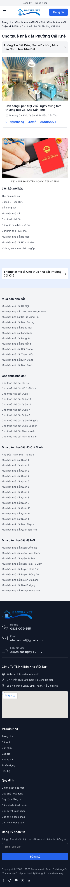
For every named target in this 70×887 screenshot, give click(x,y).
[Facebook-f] (3, 880)
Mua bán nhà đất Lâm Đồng (17, 333)
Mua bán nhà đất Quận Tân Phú (19, 529)
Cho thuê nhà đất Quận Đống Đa (20, 420)
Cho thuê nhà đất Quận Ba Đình (19, 425)
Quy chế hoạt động (12, 793)
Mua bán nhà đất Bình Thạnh (18, 524)
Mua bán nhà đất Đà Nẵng (16, 343)
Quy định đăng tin (12, 799)
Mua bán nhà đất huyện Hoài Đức (20, 569)
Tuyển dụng (8, 765)
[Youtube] (16, 880)
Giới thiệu (7, 747)
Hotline (14, 624)
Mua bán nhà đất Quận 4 (15, 476)
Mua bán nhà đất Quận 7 (15, 492)
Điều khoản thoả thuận (14, 805)
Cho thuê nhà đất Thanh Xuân (18, 431)
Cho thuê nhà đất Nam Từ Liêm (19, 436)
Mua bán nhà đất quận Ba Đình (19, 558)
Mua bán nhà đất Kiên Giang (17, 359)
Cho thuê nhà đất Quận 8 (16, 415)
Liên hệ (6, 771)
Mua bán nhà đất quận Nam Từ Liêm (22, 563)
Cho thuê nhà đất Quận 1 (15, 393)
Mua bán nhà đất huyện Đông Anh (21, 574)
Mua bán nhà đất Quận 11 (16, 513)
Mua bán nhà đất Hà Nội (15, 306)
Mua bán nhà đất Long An (16, 338)
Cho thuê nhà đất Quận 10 (16, 399)
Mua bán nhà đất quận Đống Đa (19, 547)
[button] (4, 12)
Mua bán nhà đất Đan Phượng (18, 585)
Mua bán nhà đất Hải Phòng (17, 349)
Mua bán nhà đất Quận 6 (15, 486)
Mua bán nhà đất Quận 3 (15, 470)
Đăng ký (27, 2)
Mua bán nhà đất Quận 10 (16, 508)
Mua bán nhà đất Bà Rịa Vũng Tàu (20, 316)
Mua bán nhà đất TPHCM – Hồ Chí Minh (24, 311)
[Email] (5, 638)
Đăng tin (58, 12)
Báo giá (6, 753)
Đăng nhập (41, 2)
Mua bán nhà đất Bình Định (17, 365)
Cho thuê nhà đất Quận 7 (16, 409)
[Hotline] (5, 626)
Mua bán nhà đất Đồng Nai (17, 327)
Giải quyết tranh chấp (13, 810)
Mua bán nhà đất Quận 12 (16, 518)
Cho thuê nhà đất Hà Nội (15, 383)
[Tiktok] (9, 880)
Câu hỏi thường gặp (13, 822)
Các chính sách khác (13, 816)
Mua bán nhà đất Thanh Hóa (17, 354)
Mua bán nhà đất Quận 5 (15, 481)
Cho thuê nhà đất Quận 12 (16, 404)
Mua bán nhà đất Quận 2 (15, 465)
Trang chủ (7, 22)
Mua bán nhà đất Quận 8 (15, 497)
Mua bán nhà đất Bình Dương (18, 322)
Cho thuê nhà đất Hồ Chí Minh (19, 388)
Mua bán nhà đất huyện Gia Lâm (20, 579)
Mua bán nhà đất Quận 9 (15, 502)
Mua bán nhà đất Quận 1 (15, 460)
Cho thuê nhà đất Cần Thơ (30, 22)
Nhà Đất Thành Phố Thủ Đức (18, 454)
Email (13, 636)
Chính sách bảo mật (13, 787)
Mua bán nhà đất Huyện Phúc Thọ (21, 590)
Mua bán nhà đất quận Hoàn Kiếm (21, 553)
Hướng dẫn (8, 759)
